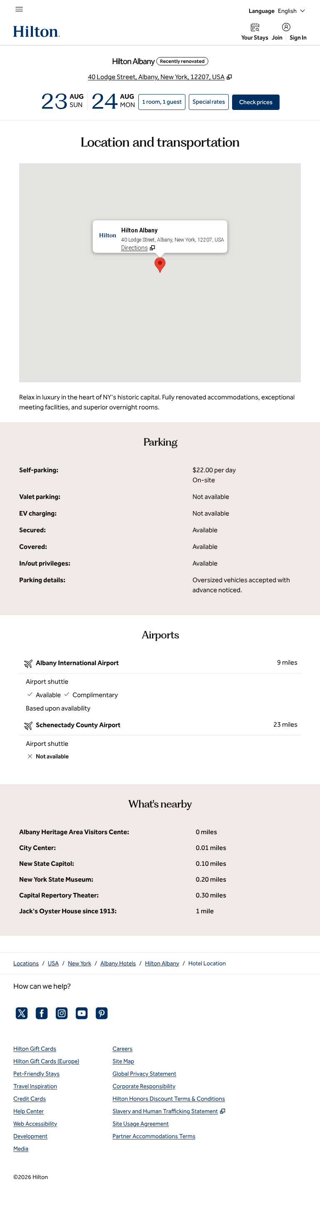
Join (277, 37)
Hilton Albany (162, 963)
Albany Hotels (118, 963)
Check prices (259, 102)
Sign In (298, 37)
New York (79, 963)
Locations (26, 963)
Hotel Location (207, 963)
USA (53, 963)
